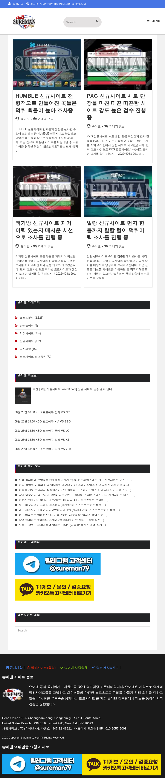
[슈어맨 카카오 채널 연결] (54, 590)
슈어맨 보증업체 (75, 667)
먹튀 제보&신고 (107, 667)
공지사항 (25, 349)
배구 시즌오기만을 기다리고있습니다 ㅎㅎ (45, 510)
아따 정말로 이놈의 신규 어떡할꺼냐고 (43, 484)
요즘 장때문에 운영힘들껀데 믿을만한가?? (45, 479)
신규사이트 (27, 341)
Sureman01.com (30, 737)
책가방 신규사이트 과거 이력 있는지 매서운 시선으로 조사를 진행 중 (44, 230)
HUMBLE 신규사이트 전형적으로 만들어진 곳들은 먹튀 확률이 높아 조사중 (46, 103)
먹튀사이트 (27, 333)
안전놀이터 (27, 325)
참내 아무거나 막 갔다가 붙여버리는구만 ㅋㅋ (47, 494)
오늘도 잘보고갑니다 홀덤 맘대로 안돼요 (44, 525)
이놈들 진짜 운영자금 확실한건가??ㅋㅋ (44, 490)
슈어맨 (24, 119)
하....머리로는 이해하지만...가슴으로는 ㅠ (45, 514)
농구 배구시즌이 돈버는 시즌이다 (40, 505)
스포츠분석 (27, 317)
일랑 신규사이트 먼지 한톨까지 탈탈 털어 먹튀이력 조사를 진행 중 (116, 230)
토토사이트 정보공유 (33, 356)
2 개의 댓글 (45, 119)
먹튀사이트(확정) (43, 667)
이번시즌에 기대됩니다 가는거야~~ (41, 499)
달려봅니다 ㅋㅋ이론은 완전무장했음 (42, 520)
